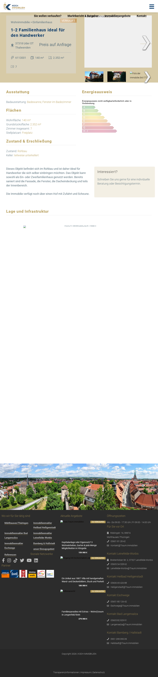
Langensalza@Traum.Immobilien (126, 624)
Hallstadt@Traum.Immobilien (125, 643)
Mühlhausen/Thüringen (16, 523)
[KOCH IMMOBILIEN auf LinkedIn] (37, 561)
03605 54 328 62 (119, 564)
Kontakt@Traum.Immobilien (124, 545)
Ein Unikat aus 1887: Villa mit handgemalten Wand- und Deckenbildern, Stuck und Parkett (83, 580)
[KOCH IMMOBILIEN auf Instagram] (10, 561)
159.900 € (83, 552)
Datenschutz (99, 672)
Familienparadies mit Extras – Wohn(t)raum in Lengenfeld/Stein (83, 613)
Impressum (85, 672)
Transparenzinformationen (66, 672)
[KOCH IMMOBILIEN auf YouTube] (29, 561)
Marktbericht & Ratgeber (83, 15)
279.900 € (83, 619)
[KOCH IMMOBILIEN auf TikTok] (16, 561)
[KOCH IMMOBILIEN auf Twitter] (22, 561)
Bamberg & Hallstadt (44, 543)
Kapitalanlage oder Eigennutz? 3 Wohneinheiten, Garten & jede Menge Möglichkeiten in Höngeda (79, 545)
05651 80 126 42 (119, 601)
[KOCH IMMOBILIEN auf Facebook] (4, 561)
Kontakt (141, 15)
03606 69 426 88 (119, 583)
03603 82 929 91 (119, 620)
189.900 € (83, 586)
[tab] (94, 76)
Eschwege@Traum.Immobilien (125, 606)
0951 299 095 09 (119, 639)
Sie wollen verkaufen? (47, 15)
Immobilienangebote (118, 15)
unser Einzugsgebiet (43, 549)
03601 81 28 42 (118, 541)
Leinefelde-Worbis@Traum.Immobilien (129, 568)
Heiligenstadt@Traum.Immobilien (127, 587)
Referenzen (10, 554)
